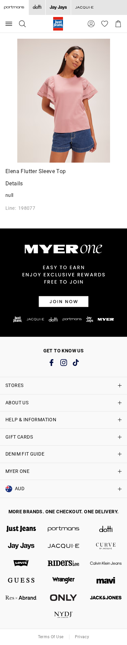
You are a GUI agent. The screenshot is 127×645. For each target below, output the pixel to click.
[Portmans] (63, 529)
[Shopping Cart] (118, 24)
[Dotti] (106, 529)
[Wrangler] (63, 580)
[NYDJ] (63, 615)
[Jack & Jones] (106, 597)
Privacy (82, 636)
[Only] (63, 597)
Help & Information (30, 419)
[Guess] (21, 580)
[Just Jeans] (21, 529)
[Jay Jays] (58, 7)
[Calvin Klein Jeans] (106, 563)
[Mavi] (106, 580)
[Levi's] (21, 563)
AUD (19, 488)
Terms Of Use (51, 636)
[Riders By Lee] (63, 563)
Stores (14, 385)
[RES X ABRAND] (21, 597)
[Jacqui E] (84, 7)
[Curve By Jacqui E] (106, 546)
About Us (16, 402)
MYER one (17, 471)
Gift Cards (19, 437)
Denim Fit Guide (24, 454)
